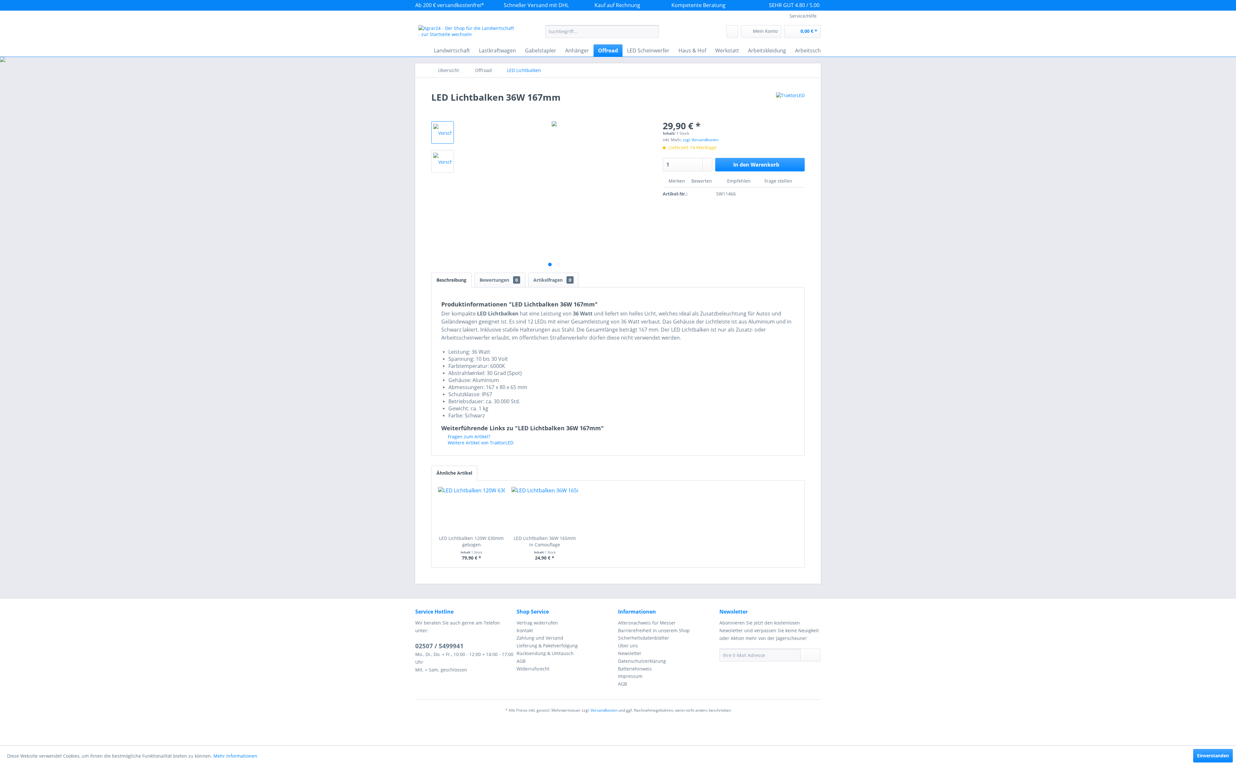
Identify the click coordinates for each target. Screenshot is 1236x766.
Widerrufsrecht (533, 669)
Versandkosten (604, 710)
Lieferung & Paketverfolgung (547, 646)
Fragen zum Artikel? (468, 436)
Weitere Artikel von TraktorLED (479, 443)
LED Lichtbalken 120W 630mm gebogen (471, 541)
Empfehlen (739, 181)
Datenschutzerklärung (642, 661)
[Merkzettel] (732, 31)
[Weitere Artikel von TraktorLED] (790, 103)
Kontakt (525, 630)
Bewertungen (499, 280)
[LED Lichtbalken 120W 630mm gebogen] (471, 509)
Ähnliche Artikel (454, 473)
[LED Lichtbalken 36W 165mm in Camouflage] (544, 509)
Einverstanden (1213, 755)
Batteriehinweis (635, 669)
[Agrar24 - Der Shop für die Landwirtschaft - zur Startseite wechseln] (467, 33)
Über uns (628, 646)
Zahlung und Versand (540, 638)
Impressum (630, 676)
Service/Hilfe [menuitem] (803, 16)
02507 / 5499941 (439, 646)
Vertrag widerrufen (537, 623)
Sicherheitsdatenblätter (643, 638)
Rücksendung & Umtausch (545, 653)
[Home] (421, 50)
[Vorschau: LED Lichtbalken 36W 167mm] (442, 132)
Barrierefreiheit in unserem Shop (654, 630)
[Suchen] (653, 31)
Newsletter (629, 653)
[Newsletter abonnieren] (810, 655)
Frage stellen (778, 181)
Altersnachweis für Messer (647, 623)
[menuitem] (602, 31)
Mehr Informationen (235, 756)
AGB (521, 661)
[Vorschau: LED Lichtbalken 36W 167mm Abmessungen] (442, 161)
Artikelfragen (552, 280)
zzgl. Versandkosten (700, 139)
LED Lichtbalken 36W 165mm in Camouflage (545, 541)
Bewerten (701, 181)
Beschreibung (451, 280)
